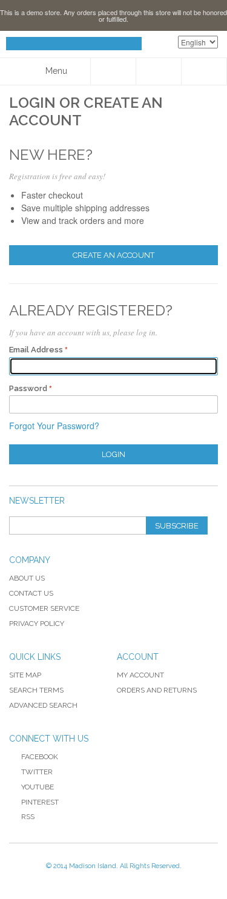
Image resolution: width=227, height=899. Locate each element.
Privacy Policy (36, 623)
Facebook (39, 756)
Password (28, 388)
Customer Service (44, 608)
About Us (27, 578)
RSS (28, 816)
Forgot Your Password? (54, 426)
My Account (140, 675)
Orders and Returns (157, 690)
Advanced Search (43, 705)
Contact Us (31, 593)
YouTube (37, 787)
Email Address (36, 349)
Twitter (37, 772)
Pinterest (40, 802)
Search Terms (36, 690)
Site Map (25, 675)
